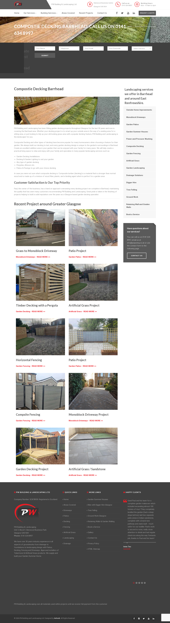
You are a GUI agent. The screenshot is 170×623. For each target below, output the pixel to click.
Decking (67, 521)
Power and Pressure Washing (139, 139)
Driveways (68, 510)
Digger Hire (131, 182)
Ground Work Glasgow (97, 516)
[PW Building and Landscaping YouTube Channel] (128, 13)
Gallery (90, 532)
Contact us (136, 256)
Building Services (48, 13)
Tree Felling (131, 190)
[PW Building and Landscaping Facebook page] (116, 13)
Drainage (67, 543)
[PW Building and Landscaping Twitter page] (122, 13)
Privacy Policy (93, 543)
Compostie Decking (135, 146)
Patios (66, 516)
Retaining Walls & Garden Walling (101, 521)
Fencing (67, 527)
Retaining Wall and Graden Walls (138, 205)
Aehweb (57, 618)
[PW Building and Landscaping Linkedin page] (134, 13)
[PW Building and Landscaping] (27, 513)
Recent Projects (86, 13)
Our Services (29, 13)
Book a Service (133, 214)
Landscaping (69, 538)
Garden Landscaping (135, 168)
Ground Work (132, 197)
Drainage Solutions (134, 175)
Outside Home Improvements (139, 110)
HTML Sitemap (94, 549)
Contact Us (102, 13)
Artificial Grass (132, 161)
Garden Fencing (133, 153)
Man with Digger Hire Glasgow (100, 505)
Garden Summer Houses (137, 132)
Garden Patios (132, 124)
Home (16, 13)
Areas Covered (68, 13)
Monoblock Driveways (135, 117)
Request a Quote (147, 13)
